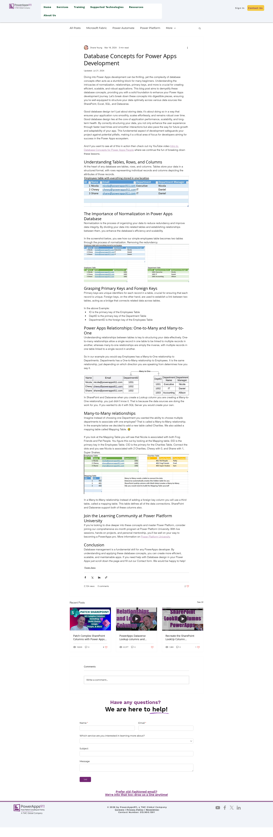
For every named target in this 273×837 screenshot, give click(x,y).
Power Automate (123, 28)
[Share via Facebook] (85, 577)
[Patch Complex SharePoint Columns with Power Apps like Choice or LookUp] (90, 618)
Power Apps (90, 567)
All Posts (75, 28)
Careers (119, 809)
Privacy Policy (135, 809)
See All (200, 602)
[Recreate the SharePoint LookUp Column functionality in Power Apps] (182, 618)
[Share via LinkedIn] (99, 577)
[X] (231, 807)
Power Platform (150, 28)
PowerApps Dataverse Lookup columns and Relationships (132, 637)
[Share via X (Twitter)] (92, 577)
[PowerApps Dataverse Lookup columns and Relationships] (136, 618)
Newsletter (152, 809)
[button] (62, 7)
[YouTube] (218, 807)
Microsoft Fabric (96, 28)
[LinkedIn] (238, 807)
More (169, 28)
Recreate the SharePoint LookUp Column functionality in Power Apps (182, 637)
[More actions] (187, 47)
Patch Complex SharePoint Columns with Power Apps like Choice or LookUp (89, 637)
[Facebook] (225, 807)
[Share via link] (106, 577)
